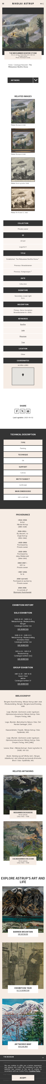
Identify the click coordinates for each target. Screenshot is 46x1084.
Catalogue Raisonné (21, 65)
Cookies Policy (34, 1071)
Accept (23, 1077)
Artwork (15, 80)
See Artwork (23, 934)
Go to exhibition (23, 990)
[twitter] (22, 411)
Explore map (23, 1047)
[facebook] (17, 411)
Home (10, 65)
